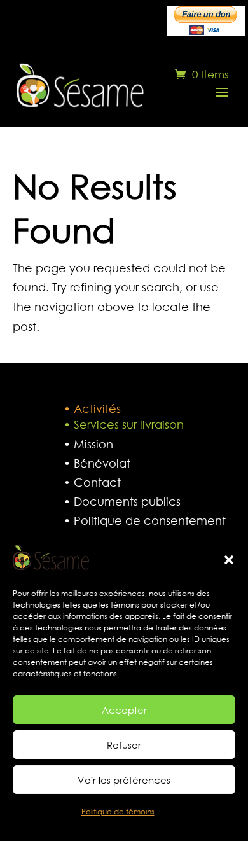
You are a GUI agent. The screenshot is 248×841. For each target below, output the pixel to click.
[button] (229, 559)
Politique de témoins (118, 811)
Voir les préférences (124, 780)
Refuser (124, 745)
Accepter (124, 710)
